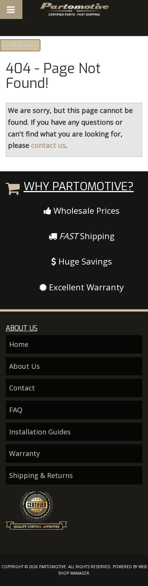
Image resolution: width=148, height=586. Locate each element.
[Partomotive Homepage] (74, 9)
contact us (48, 145)
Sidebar (26, 45)
